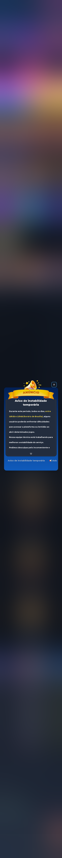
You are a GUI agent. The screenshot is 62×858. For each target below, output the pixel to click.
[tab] (26, 460)
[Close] (54, 384)
